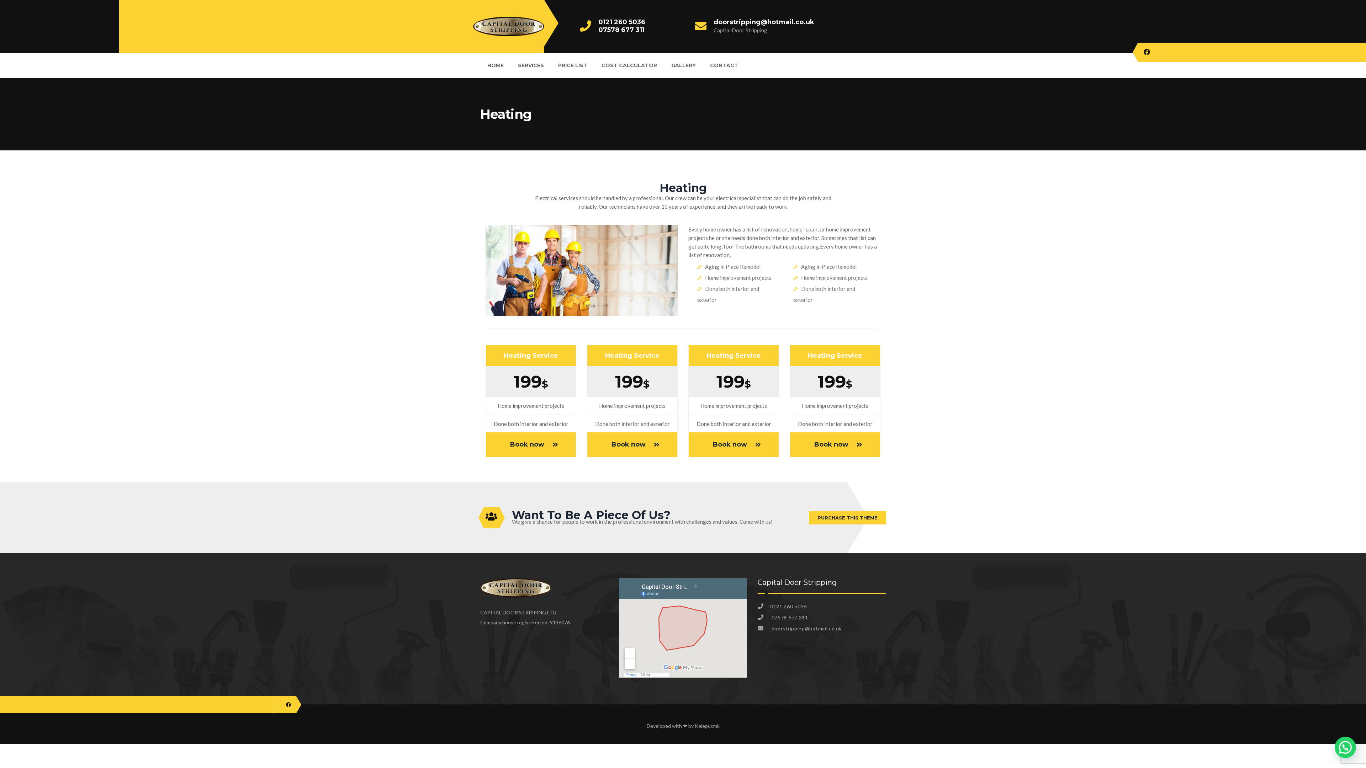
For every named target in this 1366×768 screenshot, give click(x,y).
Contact (724, 65)
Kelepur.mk (707, 726)
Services (531, 65)
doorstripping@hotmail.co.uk (764, 22)
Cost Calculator (629, 65)
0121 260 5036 (621, 22)
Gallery (683, 65)
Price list (572, 65)
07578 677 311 (621, 30)
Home (495, 65)
